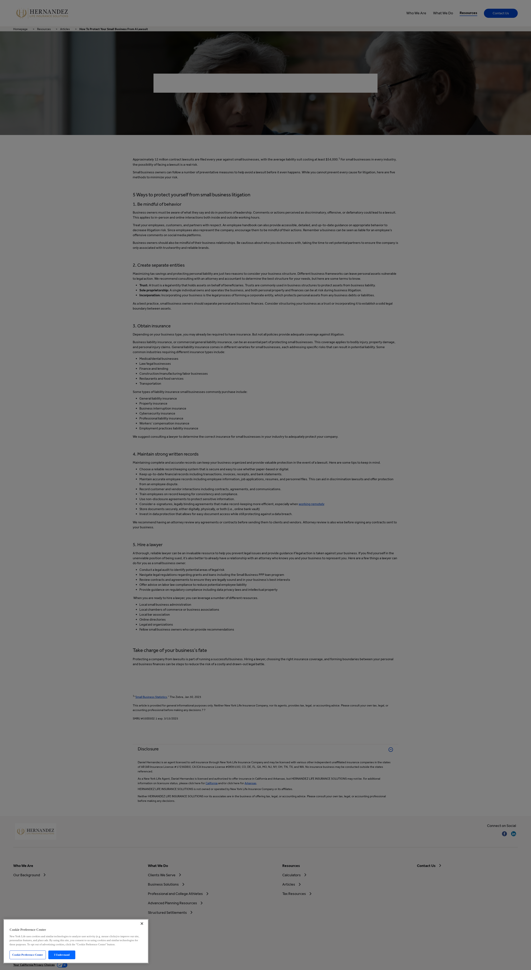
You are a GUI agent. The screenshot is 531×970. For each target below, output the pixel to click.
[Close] (141, 923)
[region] (76, 941)
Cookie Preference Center (27, 954)
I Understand (62, 954)
